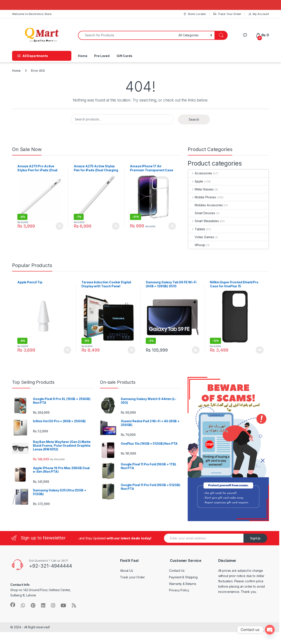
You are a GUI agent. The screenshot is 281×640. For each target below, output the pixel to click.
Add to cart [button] (59, 226)
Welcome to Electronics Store (32, 14)
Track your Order (132, 577)
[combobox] (127, 35)
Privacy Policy (179, 590)
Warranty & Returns (182, 584)
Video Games (204, 237)
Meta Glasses (204, 189)
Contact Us (177, 570)
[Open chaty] (270, 629)
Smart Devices (205, 213)
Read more (260, 350)
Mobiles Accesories (209, 205)
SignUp (255, 538)
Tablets (200, 229)
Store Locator (197, 14)
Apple (199, 181)
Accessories (203, 173)
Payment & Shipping (183, 577)
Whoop (200, 245)
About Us (126, 570)
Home (82, 56)
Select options (194, 350)
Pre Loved (102, 56)
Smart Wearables (207, 221)
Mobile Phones (205, 197)
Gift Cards (124, 56)
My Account (261, 14)
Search (194, 119)
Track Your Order (229, 14)
